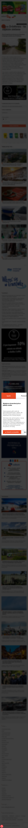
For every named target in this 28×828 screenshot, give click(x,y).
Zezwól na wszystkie (13, 432)
